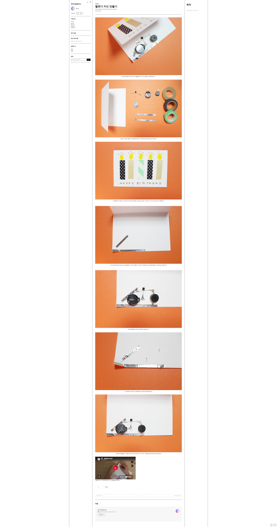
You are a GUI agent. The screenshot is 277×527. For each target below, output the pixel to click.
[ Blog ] (97, 4)
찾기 (89, 59)
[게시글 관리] (101, 487)
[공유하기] (100, 487)
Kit (72, 23)
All (72, 21)
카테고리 (73, 19)
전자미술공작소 (76, 4)
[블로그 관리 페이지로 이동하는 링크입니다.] (90, 2)
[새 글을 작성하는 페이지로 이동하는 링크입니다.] (87, 2)
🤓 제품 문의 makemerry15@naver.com (107, 511)
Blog (73, 24)
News (73, 26)
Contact (73, 27)
